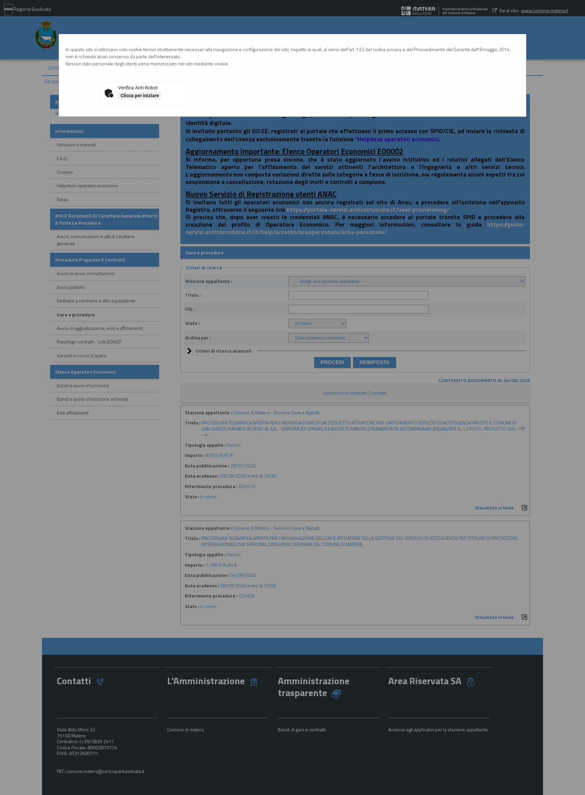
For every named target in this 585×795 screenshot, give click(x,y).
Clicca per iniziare (140, 95)
